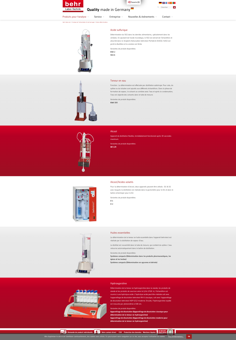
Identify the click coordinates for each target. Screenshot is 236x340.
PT (174, 2)
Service (98, 16)
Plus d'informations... (176, 336)
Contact (166, 16)
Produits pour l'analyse (74, 16)
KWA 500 (114, 102)
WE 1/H (113, 147)
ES (170, 2)
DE (160, 2)
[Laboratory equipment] (73, 6)
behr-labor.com (67, 22)
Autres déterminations (102, 22)
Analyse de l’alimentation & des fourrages (83, 22)
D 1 (111, 201)
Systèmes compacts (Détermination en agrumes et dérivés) (133, 262)
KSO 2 (112, 52)
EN (163, 2)
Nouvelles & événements (141, 16)
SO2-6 (112, 55)
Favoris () (135, 2)
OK (189, 336)
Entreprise (115, 16)
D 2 (111, 204)
